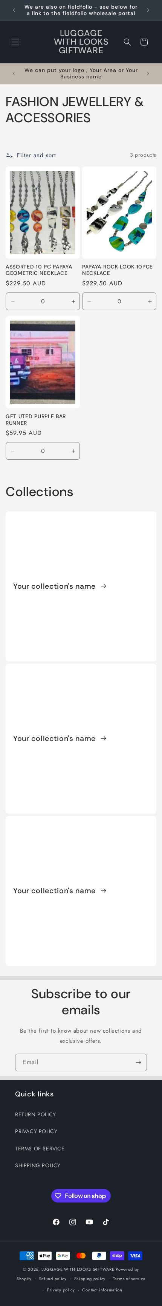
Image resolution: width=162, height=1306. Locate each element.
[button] (15, 42)
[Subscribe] (138, 1062)
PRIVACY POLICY (36, 1131)
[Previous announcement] (14, 10)
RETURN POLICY (35, 1114)
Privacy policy (61, 1290)
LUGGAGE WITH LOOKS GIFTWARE (78, 1269)
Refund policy (53, 1279)
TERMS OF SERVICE (40, 1148)
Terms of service (129, 1279)
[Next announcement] (148, 10)
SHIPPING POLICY (38, 1165)
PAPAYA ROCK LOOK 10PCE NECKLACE (117, 270)
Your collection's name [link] (55, 586)
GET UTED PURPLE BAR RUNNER (36, 419)
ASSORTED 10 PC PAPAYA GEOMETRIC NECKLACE (39, 270)
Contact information (102, 1290)
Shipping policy (90, 1279)
